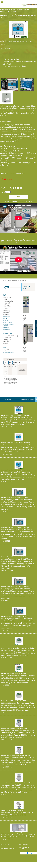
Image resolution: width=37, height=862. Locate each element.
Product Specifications (17, 173)
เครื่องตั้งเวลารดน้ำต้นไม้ (11, 10)
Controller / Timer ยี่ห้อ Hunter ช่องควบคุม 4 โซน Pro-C (15, 497)
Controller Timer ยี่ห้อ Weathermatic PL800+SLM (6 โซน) (15, 756)
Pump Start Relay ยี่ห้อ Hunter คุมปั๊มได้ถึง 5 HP (13, 833)
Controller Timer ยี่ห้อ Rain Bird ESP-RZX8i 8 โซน (13, 701)
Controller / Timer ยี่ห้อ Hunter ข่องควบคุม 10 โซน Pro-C (15, 557)
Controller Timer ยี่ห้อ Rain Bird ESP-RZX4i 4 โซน (13, 646)
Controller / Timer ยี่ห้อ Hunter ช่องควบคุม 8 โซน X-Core (15, 470)
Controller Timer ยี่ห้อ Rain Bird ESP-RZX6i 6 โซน (13, 673)
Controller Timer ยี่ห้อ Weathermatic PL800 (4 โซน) (14, 728)
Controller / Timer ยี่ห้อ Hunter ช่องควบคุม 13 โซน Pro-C (15, 587)
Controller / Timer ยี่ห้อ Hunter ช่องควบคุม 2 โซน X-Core (15, 415)
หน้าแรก (2, 10)
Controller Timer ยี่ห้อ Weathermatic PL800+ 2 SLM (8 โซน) (16, 783)
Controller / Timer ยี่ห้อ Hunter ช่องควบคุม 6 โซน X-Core (15, 443)
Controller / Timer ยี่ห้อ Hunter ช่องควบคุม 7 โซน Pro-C (15, 527)
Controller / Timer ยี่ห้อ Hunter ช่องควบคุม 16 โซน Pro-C (15, 616)
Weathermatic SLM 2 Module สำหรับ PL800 (12, 810)
